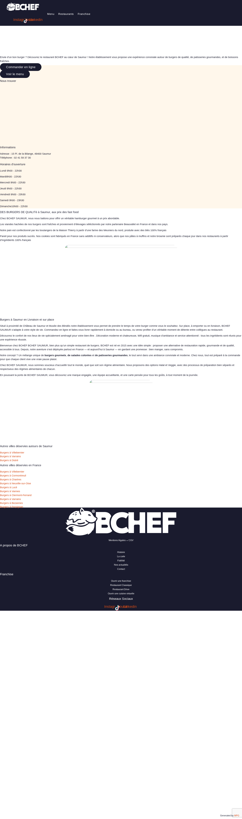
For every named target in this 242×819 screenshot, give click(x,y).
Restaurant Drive (121, 589)
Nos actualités (121, 565)
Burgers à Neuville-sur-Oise (15, 483)
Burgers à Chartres (10, 479)
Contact (121, 569)
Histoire (121, 552)
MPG (236, 815)
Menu (50, 13)
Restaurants (66, 13)
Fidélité (121, 560)
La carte (121, 556)
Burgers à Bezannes (11, 503)
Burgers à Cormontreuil (13, 475)
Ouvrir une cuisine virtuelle (121, 593)
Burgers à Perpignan (11, 506)
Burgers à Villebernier (12, 452)
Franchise (84, 13)
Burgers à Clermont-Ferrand (16, 495)
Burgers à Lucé (8, 487)
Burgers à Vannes (10, 491)
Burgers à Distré (9, 460)
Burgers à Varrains (10, 456)
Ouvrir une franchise (121, 581)
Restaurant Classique (121, 585)
